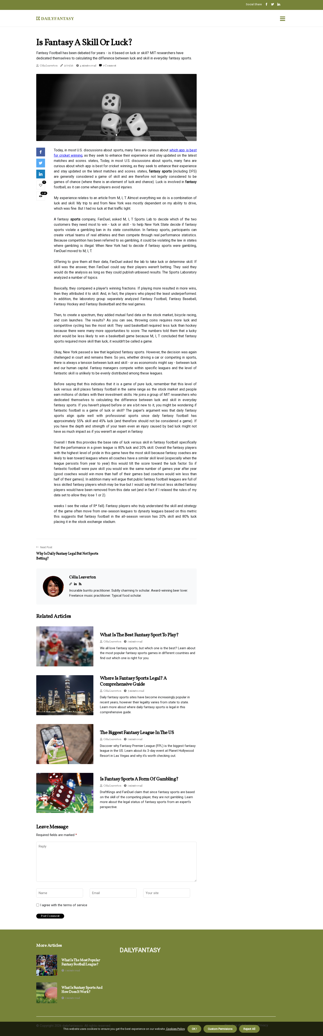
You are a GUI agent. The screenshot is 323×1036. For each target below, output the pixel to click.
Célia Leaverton (49, 66)
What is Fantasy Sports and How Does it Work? (82, 990)
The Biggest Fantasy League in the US (137, 732)
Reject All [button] (249, 1028)
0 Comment (109, 66)
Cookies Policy (175, 1028)
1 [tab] (116, 135)
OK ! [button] (194, 1028)
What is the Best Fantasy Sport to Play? (139, 635)
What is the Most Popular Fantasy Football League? (81, 962)
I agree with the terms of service (63, 905)
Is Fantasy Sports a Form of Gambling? (139, 779)
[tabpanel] (116, 107)
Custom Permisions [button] (220, 1028)
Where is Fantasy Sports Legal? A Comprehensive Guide (133, 681)
